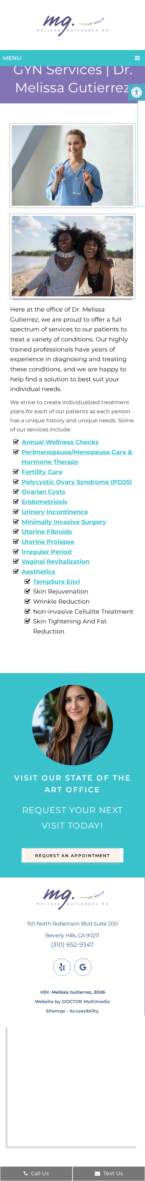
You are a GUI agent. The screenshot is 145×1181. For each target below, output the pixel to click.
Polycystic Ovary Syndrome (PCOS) (77, 482)
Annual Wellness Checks (60, 442)
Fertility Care (42, 472)
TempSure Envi (56, 581)
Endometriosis (44, 502)
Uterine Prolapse (48, 542)
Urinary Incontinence (55, 512)
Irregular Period (46, 552)
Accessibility (84, 1010)
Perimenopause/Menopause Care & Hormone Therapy (77, 457)
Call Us (39, 1173)
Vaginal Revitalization (55, 561)
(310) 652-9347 (72, 944)
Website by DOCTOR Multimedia (72, 1001)
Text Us (112, 1173)
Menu (12, 58)
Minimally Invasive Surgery (64, 522)
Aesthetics (38, 571)
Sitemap (55, 1010)
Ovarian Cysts (43, 491)
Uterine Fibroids (47, 531)
